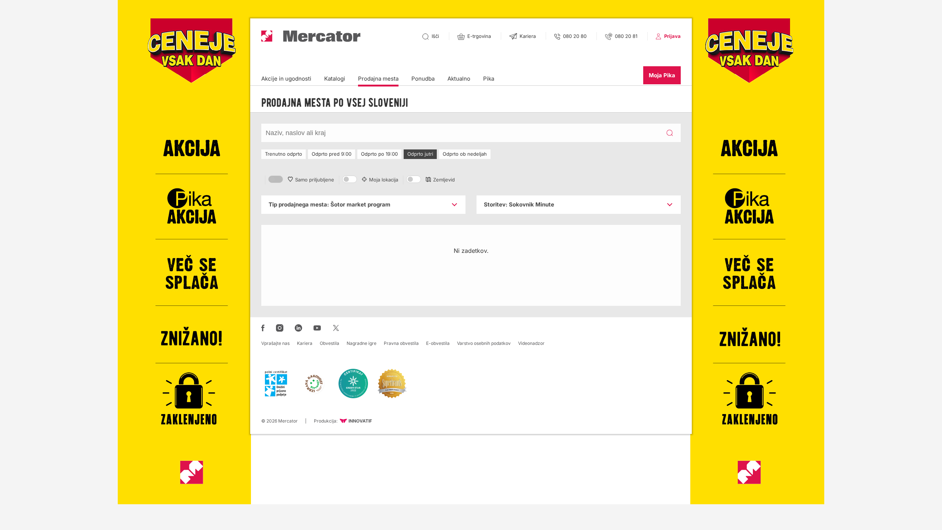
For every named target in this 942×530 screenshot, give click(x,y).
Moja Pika (662, 75)
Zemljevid (444, 180)
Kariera (304, 343)
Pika (488, 78)
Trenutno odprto (283, 154)
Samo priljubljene (314, 180)
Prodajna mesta (378, 78)
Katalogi (334, 78)
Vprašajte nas (275, 343)
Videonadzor (531, 343)
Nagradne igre (361, 343)
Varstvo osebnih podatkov (484, 343)
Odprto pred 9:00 (331, 154)
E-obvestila (438, 343)
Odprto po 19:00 (379, 154)
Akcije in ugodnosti (286, 78)
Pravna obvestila (401, 343)
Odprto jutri (420, 154)
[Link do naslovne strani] (311, 36)
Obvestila (329, 343)
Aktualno (458, 78)
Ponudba (423, 78)
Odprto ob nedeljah (465, 154)
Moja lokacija (383, 180)
